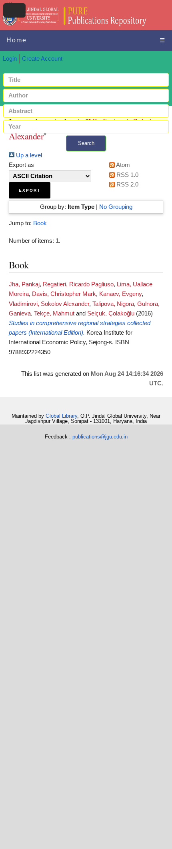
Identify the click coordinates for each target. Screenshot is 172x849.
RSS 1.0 (126, 175)
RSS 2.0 (126, 184)
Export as (21, 165)
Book (40, 223)
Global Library (61, 416)
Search (86, 143)
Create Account (42, 59)
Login (10, 59)
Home (16, 40)
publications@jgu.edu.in (100, 437)
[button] (29, 190)
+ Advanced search (86, 156)
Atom (122, 165)
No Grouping (115, 207)
